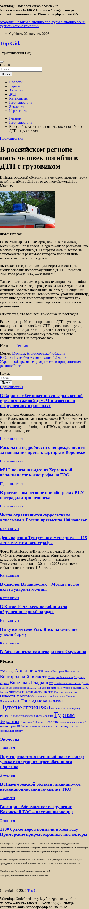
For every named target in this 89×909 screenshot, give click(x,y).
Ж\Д (12, 94)
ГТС (51, 683)
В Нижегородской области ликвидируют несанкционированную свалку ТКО (40, 786)
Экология (16, 106)
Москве (48, 691)
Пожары (70, 696)
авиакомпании (67, 722)
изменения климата (43, 726)
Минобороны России (21, 691)
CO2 (2, 671)
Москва (38, 691)
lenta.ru (22, 346)
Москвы (18, 353)
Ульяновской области (31, 722)
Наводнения (70, 692)
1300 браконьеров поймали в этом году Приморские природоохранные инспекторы (43, 832)
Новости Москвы (15, 696)
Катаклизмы (18, 98)
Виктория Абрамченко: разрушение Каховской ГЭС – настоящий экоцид (36, 809)
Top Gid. (10, 43)
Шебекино (51, 722)
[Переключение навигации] (2, 62)
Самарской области (22, 716)
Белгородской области (23, 676)
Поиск (5, 65)
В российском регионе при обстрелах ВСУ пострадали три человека (42, 495)
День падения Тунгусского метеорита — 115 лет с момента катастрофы (43, 540)
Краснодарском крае (50, 687)
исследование (68, 726)
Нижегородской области (46, 353)
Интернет (32, 688)
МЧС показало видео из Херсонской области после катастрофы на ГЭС (36, 472)
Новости (16, 82)
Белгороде (58, 671)
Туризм (15, 86)
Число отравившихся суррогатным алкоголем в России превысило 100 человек (43, 517)
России (5, 715)
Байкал (48, 671)
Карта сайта (18, 111)
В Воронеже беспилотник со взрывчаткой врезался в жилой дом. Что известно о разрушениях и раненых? (41, 400)
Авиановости (29, 670)
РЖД (44, 707)
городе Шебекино (19, 726)
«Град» (10, 671)
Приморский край (10, 701)
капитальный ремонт (11, 731)
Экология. (10, 739)
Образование (38, 696)
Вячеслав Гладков (29, 682)
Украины (9, 721)
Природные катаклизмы (43, 700)
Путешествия (19, 707)
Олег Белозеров (56, 696)
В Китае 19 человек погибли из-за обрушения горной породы (33, 609)
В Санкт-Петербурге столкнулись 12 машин (34, 357)
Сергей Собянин (43, 716)
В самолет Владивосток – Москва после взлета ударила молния (39, 587)
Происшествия (20, 102)
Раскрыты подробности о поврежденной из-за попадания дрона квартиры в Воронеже (43, 450)
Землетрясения (17, 687)
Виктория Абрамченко (60, 677)
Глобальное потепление (67, 683)
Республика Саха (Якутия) (65, 708)
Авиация (16, 90)
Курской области (72, 687)
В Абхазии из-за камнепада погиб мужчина (43, 651)
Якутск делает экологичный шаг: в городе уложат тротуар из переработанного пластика (42, 761)
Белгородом (72, 671)
